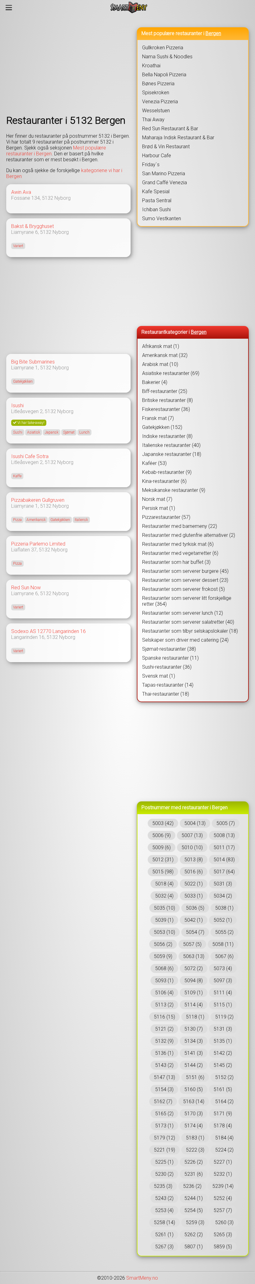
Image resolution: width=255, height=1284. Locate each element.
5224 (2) (224, 1150)
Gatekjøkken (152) (162, 427)
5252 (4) (223, 1198)
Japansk (51, 432)
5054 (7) (195, 932)
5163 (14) (193, 1101)
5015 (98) (163, 872)
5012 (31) (163, 860)
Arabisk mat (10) (160, 364)
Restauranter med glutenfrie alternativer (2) (188, 535)
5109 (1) (193, 993)
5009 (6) (161, 847)
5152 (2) (224, 1077)
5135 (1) (223, 1041)
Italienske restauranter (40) (171, 445)
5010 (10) (192, 847)
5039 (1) (164, 920)
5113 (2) (164, 1005)
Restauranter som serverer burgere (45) (185, 571)
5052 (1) (223, 920)
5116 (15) (164, 1017)
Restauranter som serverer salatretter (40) (188, 622)
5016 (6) (193, 872)
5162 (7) (163, 1101)
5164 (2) (224, 1101)
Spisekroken (155, 93)
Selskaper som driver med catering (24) (185, 640)
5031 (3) (223, 884)
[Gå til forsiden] (128, 7)
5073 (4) (223, 968)
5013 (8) (193, 860)
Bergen (213, 33)
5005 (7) (225, 823)
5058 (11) (223, 944)
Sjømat (69, 432)
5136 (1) (164, 1053)
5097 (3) (223, 980)
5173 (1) (164, 1126)
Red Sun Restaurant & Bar (170, 129)
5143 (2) (164, 1065)
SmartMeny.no (142, 1278)
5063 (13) (193, 956)
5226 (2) (193, 1162)
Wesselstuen (156, 111)
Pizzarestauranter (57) (166, 517)
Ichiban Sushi (156, 209)
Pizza (17, 520)
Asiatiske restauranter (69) (170, 373)
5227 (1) (223, 1162)
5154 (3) (164, 1089)
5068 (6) (164, 968)
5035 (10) (164, 908)
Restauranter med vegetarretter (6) (180, 553)
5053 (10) (164, 932)
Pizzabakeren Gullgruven (37, 500)
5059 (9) (163, 956)
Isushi (17, 405)
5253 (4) (164, 1210)
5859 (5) (223, 1247)
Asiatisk (33, 432)
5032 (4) (164, 896)
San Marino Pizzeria (163, 173)
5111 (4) (223, 993)
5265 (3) (223, 1234)
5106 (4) (164, 993)
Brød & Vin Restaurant (166, 146)
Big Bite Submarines (33, 362)
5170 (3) (193, 1114)
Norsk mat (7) (157, 499)
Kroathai (151, 66)
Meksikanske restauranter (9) (173, 490)
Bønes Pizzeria (158, 84)
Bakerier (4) (154, 382)
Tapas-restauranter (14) (167, 685)
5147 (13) (164, 1077)
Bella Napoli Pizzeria (164, 75)
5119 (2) (224, 1017)
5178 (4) (223, 1126)
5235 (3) (163, 1186)
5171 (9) (223, 1114)
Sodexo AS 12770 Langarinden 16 (48, 631)
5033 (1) (193, 896)
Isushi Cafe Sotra (30, 456)
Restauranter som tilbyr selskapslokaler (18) (190, 631)
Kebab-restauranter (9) (167, 472)
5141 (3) (193, 1053)
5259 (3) (195, 1222)
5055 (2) (224, 932)
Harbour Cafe (156, 155)
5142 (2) (223, 1053)
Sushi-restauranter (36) (167, 667)
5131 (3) (223, 1029)
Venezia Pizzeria (160, 102)
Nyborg (62, 198)
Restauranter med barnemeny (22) (179, 526)
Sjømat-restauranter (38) (169, 649)
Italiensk (81, 520)
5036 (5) (195, 908)
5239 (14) (223, 1186)
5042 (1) (193, 920)
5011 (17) (224, 847)
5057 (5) (192, 944)
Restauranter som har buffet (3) (176, 562)
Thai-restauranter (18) (165, 694)
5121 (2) (164, 1029)
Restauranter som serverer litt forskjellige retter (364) (186, 601)
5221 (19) (164, 1150)
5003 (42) (163, 823)
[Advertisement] (68, 64)
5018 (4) (164, 884)
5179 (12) (164, 1138)
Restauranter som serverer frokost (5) (183, 589)
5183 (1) (195, 1138)
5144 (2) (193, 1065)
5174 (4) (193, 1126)
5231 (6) (193, 1174)
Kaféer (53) (154, 463)
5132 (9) (164, 1041)
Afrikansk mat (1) (160, 346)
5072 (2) (193, 968)
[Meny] (9, 7)
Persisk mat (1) (158, 508)
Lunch (84, 432)
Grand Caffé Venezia (164, 182)
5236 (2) (192, 1186)
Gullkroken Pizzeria (162, 48)
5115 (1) (223, 1005)
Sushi (17, 432)
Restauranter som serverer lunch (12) (182, 613)
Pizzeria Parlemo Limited (38, 544)
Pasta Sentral (156, 200)
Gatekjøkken (23, 381)
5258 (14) (164, 1222)
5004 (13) (195, 823)
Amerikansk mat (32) (165, 355)
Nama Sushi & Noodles (167, 57)
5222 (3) (195, 1150)
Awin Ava (21, 192)
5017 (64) (224, 872)
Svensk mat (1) (158, 676)
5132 (47, 198)
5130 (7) (193, 1029)
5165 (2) (164, 1114)
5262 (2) (193, 1234)
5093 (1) (164, 980)
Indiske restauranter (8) (167, 436)
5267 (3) (164, 1247)
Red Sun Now (26, 588)
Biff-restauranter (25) (164, 391)
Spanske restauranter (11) (170, 658)
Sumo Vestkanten (161, 218)
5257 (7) (223, 1210)
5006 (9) (161, 835)
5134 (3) (193, 1041)
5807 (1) (193, 1247)
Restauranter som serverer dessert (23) (185, 580)
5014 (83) (224, 860)
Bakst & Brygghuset (32, 226)
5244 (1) (193, 1198)
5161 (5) (223, 1089)
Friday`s (151, 164)
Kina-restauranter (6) (164, 481)
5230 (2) (164, 1174)
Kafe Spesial (155, 191)
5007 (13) (192, 835)
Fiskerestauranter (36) (166, 409)
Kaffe (17, 476)
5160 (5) (193, 1089)
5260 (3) (224, 1222)
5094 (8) (193, 980)
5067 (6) (224, 956)
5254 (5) (193, 1210)
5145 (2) (223, 1065)
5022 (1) (193, 884)
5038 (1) (224, 908)
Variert (18, 246)
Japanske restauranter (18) (171, 454)
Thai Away (153, 120)
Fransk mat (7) (158, 418)
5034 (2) (223, 896)
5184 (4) (224, 1138)
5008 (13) (224, 835)
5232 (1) (223, 1174)
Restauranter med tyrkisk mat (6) (178, 544)
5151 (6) (195, 1077)
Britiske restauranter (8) (167, 400)
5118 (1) (195, 1017)
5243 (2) (164, 1198)
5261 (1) (164, 1234)
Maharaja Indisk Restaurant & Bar (178, 137)
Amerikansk (36, 520)
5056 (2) (163, 944)
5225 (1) (164, 1162)
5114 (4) (193, 1005)
